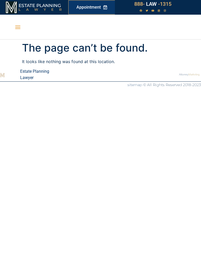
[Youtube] (152, 10)
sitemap (134, 84)
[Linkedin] (159, 10)
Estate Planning (40, 5)
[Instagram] (165, 10)
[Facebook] (140, 10)
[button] (18, 27)
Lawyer (43, 9)
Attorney (189, 74)
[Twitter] (146, 10)
